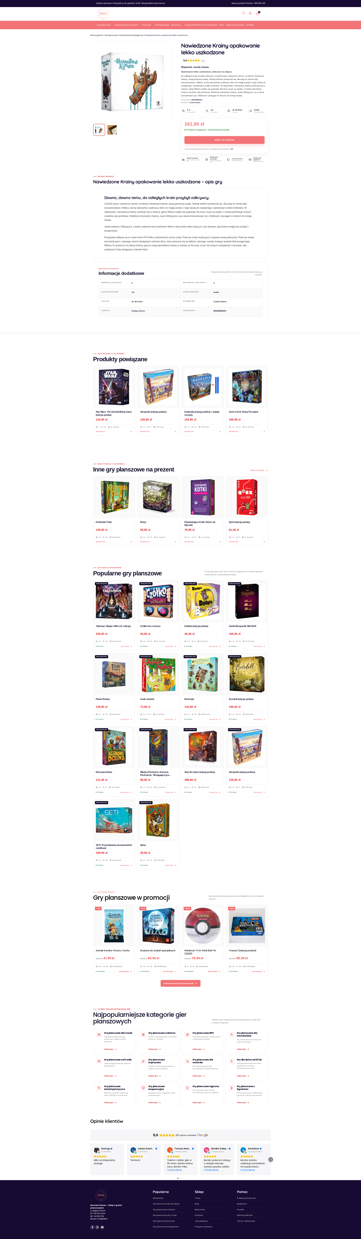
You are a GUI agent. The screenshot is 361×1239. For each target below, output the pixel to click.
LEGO (221, 25)
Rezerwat (189, 699)
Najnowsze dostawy (235, 25)
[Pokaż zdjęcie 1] (99, 130)
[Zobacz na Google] (96, 1150)
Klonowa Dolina (104, 772)
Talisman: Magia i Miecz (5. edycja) (113, 626)
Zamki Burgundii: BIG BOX (242, 626)
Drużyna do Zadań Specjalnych (157, 950)
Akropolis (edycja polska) (153, 412)
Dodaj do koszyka (224, 140)
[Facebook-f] (92, 1227)
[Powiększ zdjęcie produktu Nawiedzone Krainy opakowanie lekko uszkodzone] (132, 82)
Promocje (146, 25)
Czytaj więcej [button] (174, 1170)
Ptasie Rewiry (103, 699)
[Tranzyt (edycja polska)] (247, 926)
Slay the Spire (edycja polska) (199, 772)
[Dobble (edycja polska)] (203, 601)
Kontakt (249, 25)
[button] (90, 1159)
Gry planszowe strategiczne (131, 35)
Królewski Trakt (104, 522)
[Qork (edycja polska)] (247, 497)
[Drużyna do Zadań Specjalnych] (158, 926)
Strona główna (96, 35)
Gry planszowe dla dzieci (126, 25)
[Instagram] (97, 1227)
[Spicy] (158, 820)
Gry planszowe (104, 25)
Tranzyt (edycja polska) (242, 950)
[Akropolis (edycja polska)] (158, 387)
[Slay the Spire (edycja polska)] (203, 747)
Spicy (143, 845)
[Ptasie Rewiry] (114, 674)
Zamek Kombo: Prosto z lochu (113, 950)
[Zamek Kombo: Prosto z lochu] (114, 926)
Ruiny (143, 522)
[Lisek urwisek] (158, 674)
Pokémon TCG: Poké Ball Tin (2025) (200, 952)
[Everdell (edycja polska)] (247, 674)
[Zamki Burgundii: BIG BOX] (247, 601)
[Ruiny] (158, 497)
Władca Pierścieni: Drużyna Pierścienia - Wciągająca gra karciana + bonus (154, 775)
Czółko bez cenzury (150, 626)
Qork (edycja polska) (239, 522)
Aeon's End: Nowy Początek (243, 412)
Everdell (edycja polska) (241, 699)
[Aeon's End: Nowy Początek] (247, 387)
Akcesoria (175, 25)
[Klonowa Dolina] (114, 747)
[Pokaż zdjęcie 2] (112, 130)
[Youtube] (102, 1227)
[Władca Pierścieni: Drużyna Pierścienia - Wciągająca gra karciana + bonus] (158, 747)
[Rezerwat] (203, 674)
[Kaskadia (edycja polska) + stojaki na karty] (203, 387)
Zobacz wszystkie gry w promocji (178, 983)
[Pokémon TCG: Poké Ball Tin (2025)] (203, 926)
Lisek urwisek (147, 699)
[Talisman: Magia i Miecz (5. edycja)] (114, 601)
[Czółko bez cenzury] (158, 601)
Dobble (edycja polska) (196, 626)
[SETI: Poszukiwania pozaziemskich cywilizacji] (114, 820)
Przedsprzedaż (162, 25)
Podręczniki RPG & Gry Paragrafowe (201, 25)
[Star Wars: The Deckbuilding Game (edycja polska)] (114, 387)
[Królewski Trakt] (114, 497)
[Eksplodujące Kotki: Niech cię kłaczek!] (203, 497)
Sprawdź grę (100, 541)
